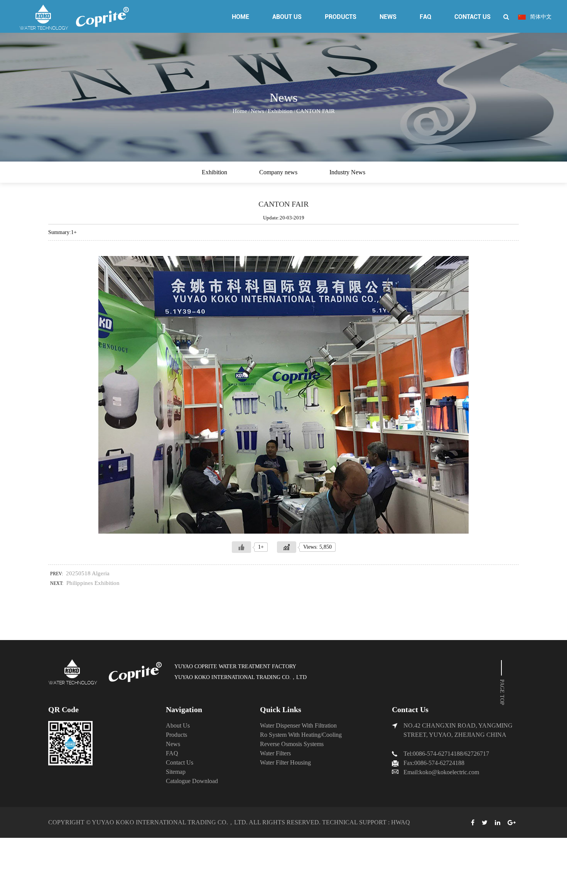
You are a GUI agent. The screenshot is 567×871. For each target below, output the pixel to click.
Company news (278, 172)
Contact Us (472, 16)
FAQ (172, 753)
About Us (287, 16)
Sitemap (176, 771)
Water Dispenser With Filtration (298, 725)
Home (240, 16)
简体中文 (540, 17)
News (388, 16)
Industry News (347, 172)
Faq (425, 16)
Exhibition (280, 111)
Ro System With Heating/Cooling (301, 734)
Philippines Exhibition (93, 583)
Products (340, 16)
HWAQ (400, 822)
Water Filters (275, 753)
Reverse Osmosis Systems (292, 744)
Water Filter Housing (285, 762)
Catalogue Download (192, 781)
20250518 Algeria (88, 573)
